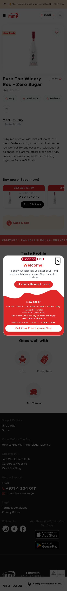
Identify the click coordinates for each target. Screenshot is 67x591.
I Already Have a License (33, 284)
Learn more (49, 322)
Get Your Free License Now (33, 328)
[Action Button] (58, 260)
